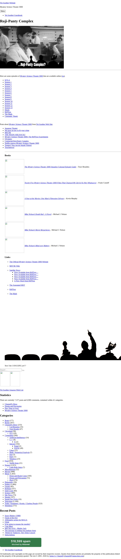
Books (7, 423)
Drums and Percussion (13, 406)
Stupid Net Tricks (11, 499)
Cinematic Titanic (11, 116)
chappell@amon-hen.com (74, 556)
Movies (7, 472)
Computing (9, 435)
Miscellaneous (10, 469)
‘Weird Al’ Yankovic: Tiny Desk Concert (20, 533)
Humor (7, 465)
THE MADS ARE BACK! (15, 135)
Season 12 (8, 106)
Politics (7, 484)
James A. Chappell (56, 556)
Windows (13, 459)
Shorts (7, 110)
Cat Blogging (14, 427)
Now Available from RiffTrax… (26, 272)
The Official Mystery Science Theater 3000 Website (28, 262)
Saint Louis (9, 491)
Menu (3, 11)
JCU (11, 433)
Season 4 (8, 89)
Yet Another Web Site (44, 124)
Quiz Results (14, 429)
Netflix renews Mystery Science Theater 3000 (22, 143)
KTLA (7, 80)
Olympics (8, 139)
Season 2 (8, 84)
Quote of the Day (11, 518)
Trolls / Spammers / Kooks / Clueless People (21, 503)
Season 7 (8, 95)
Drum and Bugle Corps (18, 476)
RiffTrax (8, 112)
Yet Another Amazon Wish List (11, 390)
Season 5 (8, 91)
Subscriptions (10, 535)
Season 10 (8, 101)
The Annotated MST (17, 285)
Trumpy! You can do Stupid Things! (18, 145)
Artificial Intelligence (17, 438)
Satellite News (14, 270)
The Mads (8, 114)
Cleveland (8, 431)
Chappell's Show (11, 404)
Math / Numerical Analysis (19, 452)
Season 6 (8, 93)
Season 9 (8, 99)
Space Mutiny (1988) (13, 516)
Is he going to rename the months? (17, 524)
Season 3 (8, 86)
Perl (10, 455)
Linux (11, 450)
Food (7, 461)
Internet (12, 444)
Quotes (7, 486)
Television (8, 501)
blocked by (23, 543)
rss (63, 76)
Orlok (7, 522)
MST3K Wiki (14, 266)
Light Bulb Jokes (15, 467)
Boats (7, 421)
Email (16, 446)
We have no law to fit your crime (17, 130)
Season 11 (8, 103)
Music (7, 474)
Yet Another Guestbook (13, 15)
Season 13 (8, 108)
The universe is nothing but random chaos (20, 531)
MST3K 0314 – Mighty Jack (15, 528)
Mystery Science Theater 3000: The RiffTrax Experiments (26, 137)
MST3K (8, 133)
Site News (8, 495)
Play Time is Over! (12, 408)
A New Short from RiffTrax (24, 281)
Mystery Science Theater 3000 (31, 76)
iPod (11, 480)
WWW (16, 448)
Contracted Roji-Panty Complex (17, 141)
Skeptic (7, 497)
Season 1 (8, 82)
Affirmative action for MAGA (16, 520)
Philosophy (9, 482)
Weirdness (8, 506)
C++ (11, 440)
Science (8, 493)
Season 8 (8, 97)
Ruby (11, 457)
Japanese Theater (11, 128)
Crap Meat (9, 526)
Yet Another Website (7, 3)
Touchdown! (9, 147)
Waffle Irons (14, 463)
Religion (8, 489)
